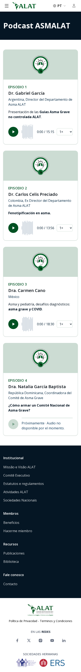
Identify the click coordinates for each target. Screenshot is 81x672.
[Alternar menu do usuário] (74, 6)
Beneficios (11, 522)
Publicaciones (14, 553)
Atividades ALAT (15, 492)
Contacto (10, 584)
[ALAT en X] (29, 640)
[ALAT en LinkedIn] (64, 640)
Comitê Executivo (16, 475)
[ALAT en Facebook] (17, 640)
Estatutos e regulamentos (23, 483)
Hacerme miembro (17, 531)
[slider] (28, 131)
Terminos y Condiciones (56, 621)
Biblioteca (11, 561)
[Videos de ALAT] (52, 640)
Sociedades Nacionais (20, 500)
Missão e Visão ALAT (19, 467)
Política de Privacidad (23, 621)
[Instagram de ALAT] (40, 640)
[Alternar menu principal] (6, 5)
